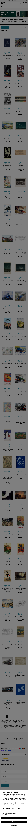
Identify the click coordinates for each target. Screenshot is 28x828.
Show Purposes (14, 825)
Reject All (14, 821)
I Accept (14, 818)
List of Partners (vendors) (7, 814)
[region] (14, 809)
